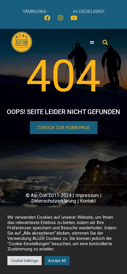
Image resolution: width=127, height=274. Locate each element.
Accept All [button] (57, 260)
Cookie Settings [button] (24, 260)
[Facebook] (50, 21)
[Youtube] (77, 21)
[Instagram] (63, 21)
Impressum (87, 195)
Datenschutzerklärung (53, 201)
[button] (92, 42)
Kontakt (88, 201)
